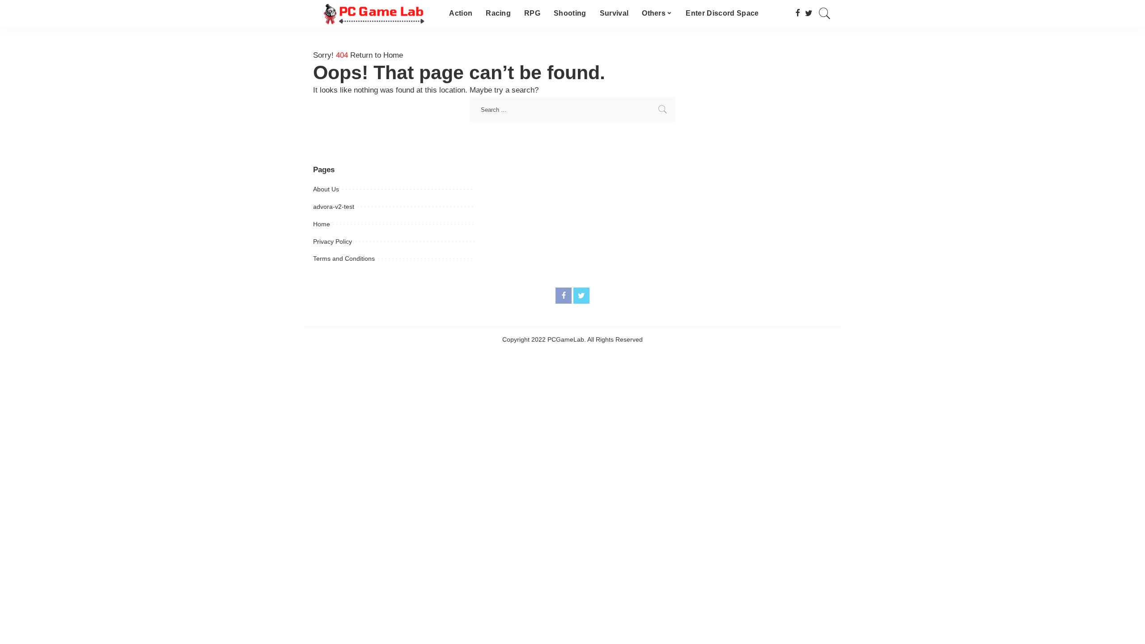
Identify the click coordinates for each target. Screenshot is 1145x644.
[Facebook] (797, 13)
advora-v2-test (333, 206)
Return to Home (376, 55)
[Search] (825, 13)
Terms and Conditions (344, 258)
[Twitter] (808, 13)
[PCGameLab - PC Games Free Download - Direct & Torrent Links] (374, 13)
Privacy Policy (332, 241)
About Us (326, 189)
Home (321, 224)
